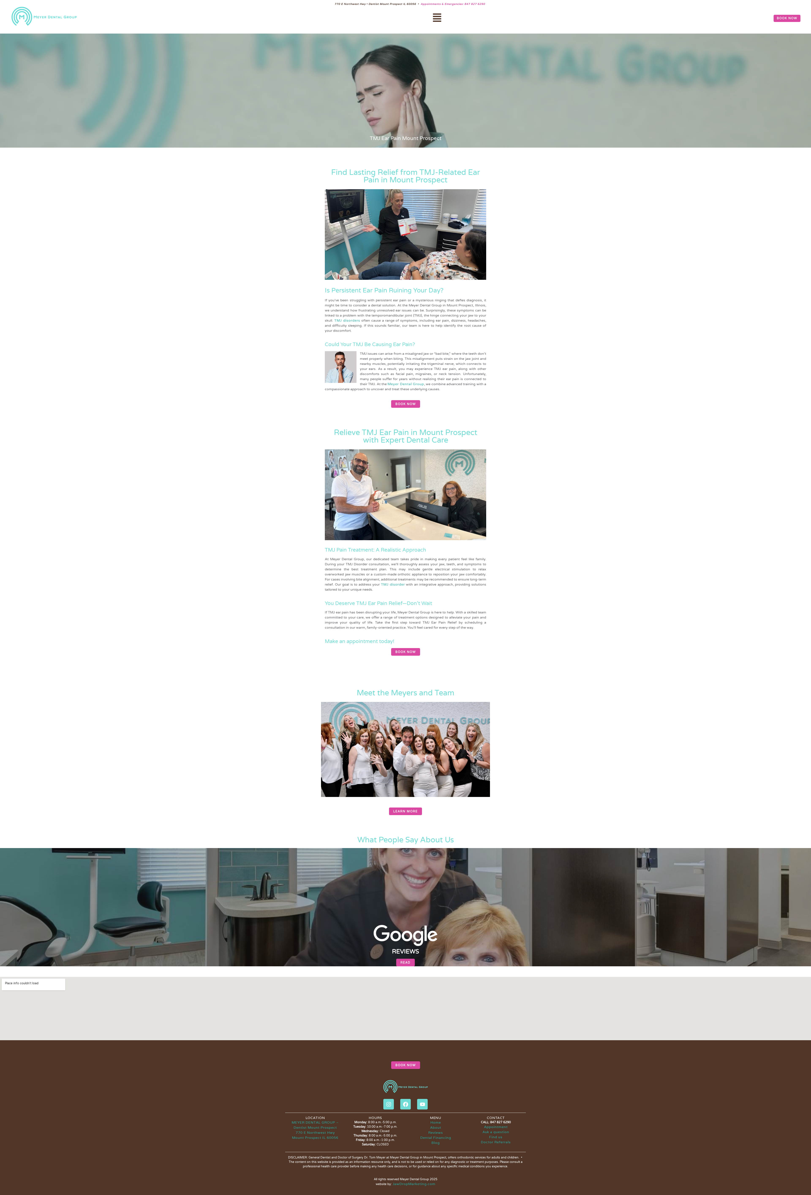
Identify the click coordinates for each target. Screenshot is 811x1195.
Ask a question (496, 1132)
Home (435, 1122)
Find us (495, 1137)
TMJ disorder (393, 584)
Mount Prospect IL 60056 (315, 1137)
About (435, 1127)
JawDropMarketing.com (414, 1184)
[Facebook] (405, 1104)
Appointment (496, 1127)
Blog (435, 1143)
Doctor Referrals (496, 1142)
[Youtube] (422, 1104)
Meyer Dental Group (406, 384)
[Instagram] (388, 1104)
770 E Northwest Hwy (315, 1132)
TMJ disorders (347, 320)
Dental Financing (435, 1137)
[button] (437, 18)
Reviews (435, 1132)
